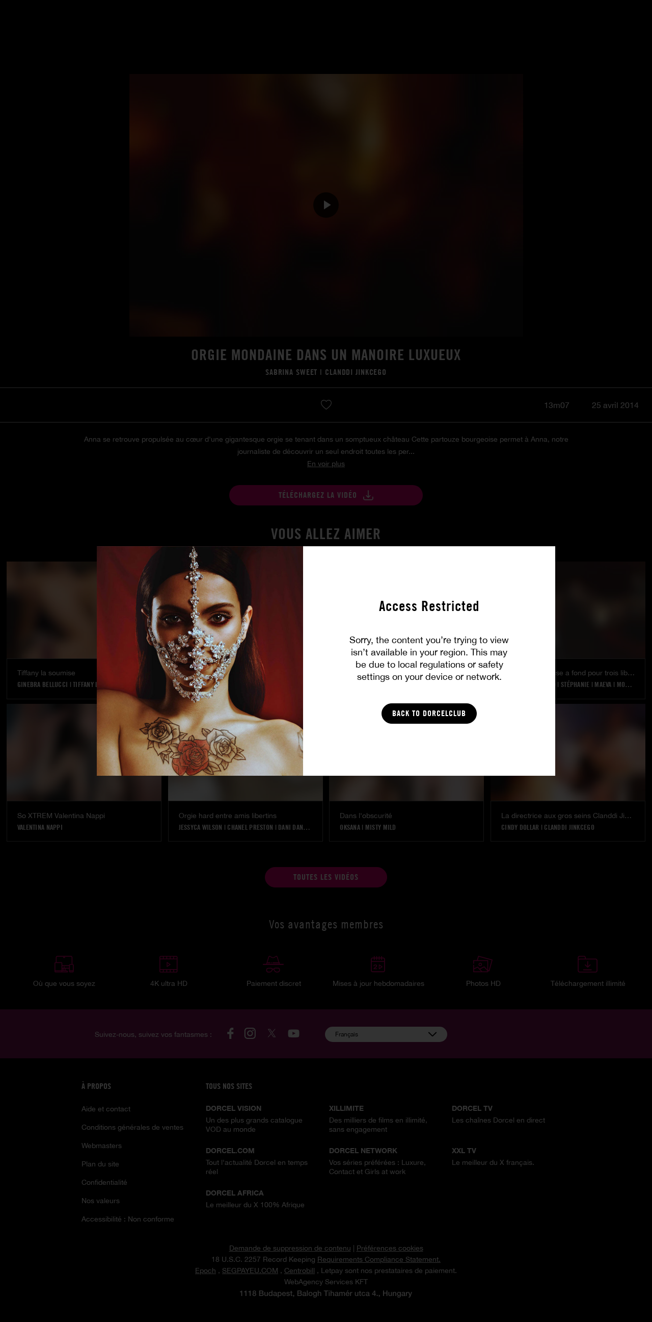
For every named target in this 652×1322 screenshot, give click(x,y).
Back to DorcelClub (429, 713)
